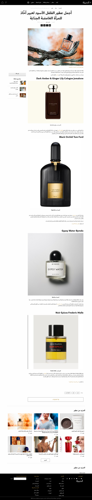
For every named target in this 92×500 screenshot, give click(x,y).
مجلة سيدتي (36, 490)
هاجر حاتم (48, 22)
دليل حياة (62, 486)
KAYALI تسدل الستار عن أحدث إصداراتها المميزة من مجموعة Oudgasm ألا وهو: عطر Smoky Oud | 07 (46, 431)
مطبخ (32, 2)
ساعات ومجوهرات (47, 479)
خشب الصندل (59, 304)
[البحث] (5, 2)
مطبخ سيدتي (36, 492)
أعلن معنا (37, 486)
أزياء (57, 2)
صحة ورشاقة (46, 2)
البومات (49, 493)
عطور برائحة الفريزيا (75, 224)
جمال (52, 2)
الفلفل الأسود (60, 130)
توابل (73, 393)
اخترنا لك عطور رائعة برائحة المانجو (25, 431)
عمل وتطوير (49, 486)
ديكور (50, 488)
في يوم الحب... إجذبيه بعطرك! (78, 454)
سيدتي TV (37, 495)
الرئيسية (60, 8)
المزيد (45, 460)
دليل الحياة (38, 2)
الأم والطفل (62, 493)
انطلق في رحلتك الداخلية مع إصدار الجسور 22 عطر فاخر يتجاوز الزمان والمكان (20, 454)
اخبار (50, 481)
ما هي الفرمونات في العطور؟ (74, 382)
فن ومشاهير (61, 491)
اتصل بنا (37, 481)
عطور (52, 8)
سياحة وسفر (49, 483)
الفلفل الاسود (68, 393)
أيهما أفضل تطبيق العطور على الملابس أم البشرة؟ (48, 454)
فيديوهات (49, 491)
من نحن (37, 479)
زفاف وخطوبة (61, 495)
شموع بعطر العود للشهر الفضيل (78, 431)
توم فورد (74, 215)
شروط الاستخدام (35, 483)
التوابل (45, 373)
